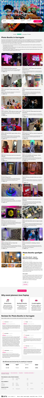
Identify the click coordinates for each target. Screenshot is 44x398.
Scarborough (18, 378)
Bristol (17, 383)
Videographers (18, 388)
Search (37, 1)
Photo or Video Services (14, 372)
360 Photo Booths (3, 388)
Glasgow (31, 383)
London (2, 383)
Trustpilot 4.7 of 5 (11, 396)
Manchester (3, 385)
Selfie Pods (31, 388)
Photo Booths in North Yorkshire (29, 372)
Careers (36, 396)
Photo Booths (21, 372)
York (2, 379)
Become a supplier (26, 396)
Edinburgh (17, 385)
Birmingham (3, 384)
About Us (18, 396)
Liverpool (17, 384)
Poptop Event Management (5, 372)
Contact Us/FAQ (32, 396)
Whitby (17, 379)
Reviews (22, 396)
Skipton (2, 378)
